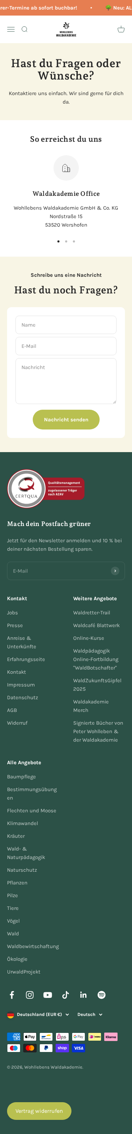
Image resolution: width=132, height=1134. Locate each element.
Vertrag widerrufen (39, 1110)
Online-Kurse (88, 638)
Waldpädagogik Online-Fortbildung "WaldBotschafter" (95, 659)
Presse (15, 625)
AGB (12, 710)
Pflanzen (17, 882)
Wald (13, 933)
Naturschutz (22, 870)
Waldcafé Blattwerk (96, 625)
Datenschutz (22, 697)
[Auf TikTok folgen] (65, 995)
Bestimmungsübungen (32, 793)
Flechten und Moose (31, 810)
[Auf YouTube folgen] (47, 995)
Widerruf (17, 723)
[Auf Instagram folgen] (29, 995)
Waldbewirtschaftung (33, 946)
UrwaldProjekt (23, 972)
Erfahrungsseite (26, 659)
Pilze (12, 895)
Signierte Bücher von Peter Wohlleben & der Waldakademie (98, 731)
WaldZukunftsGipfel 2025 (97, 684)
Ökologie (17, 959)
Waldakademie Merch (91, 705)
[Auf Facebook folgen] (12, 995)
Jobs (12, 612)
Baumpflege (21, 776)
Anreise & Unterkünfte (21, 642)
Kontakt (16, 672)
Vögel (13, 921)
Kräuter (16, 836)
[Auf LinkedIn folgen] (83, 995)
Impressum (21, 685)
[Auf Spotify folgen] (101, 995)
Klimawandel (22, 823)
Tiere (13, 908)
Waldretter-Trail (91, 612)
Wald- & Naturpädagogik (26, 853)
